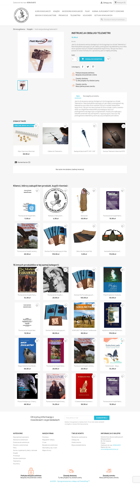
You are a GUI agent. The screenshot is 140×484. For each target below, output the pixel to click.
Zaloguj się (75, 440)
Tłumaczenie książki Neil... (27, 216)
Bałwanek (84, 216)
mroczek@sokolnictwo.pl (109, 449)
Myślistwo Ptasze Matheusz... (112, 330)
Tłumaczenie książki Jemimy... (27, 251)
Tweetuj (88, 67)
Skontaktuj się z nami (49, 448)
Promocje (63, 15)
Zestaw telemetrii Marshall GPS (114, 151)
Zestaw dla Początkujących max (56, 251)
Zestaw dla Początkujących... (84, 295)
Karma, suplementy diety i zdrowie (108, 11)
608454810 (31, 2)
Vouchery (87, 15)
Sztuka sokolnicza (103, 15)
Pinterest (93, 67)
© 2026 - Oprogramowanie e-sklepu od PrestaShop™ (70, 481)
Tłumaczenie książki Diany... (27, 295)
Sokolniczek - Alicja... (112, 366)
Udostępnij (83, 67)
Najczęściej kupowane (21, 437)
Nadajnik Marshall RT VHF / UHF (84, 151)
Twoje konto (78, 433)
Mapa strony (46, 450)
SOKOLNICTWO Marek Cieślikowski (84, 330)
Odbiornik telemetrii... (55, 151)
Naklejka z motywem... (55, 216)
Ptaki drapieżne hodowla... (112, 295)
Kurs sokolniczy (43, 11)
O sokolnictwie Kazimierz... (84, 401)
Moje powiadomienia (79, 445)
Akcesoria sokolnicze (72, 11)
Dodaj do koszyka (92, 59)
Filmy (87, 11)
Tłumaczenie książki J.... (55, 295)
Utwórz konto (76, 442)
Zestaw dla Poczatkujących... (56, 330)
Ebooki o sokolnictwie (45, 15)
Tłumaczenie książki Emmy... (56, 401)
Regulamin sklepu (48, 440)
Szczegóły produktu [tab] (91, 96)
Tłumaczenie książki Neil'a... (112, 216)
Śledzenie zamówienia (79, 437)
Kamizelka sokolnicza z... (112, 251)
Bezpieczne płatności (50, 445)
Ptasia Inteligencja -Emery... (27, 401)
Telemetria (75, 15)
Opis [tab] (78, 96)
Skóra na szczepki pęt (84, 251)
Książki (56, 11)
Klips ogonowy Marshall (26, 151)
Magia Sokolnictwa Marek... (27, 366)
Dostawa (45, 437)
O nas (44, 442)
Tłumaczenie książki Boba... (55, 366)
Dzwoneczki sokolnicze (21, 442)
